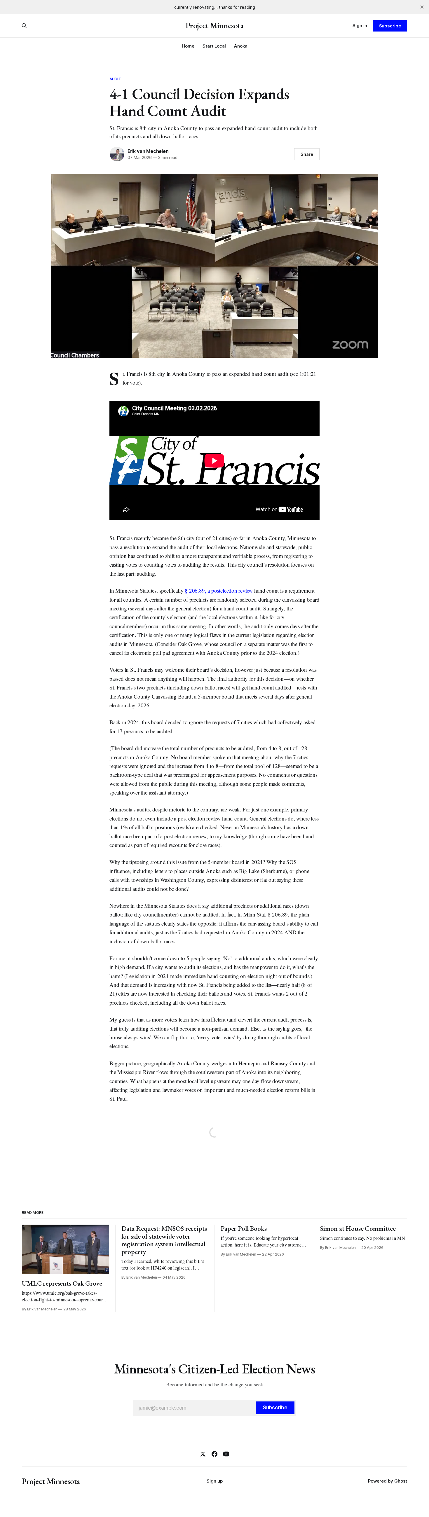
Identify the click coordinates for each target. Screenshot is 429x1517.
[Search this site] (24, 25)
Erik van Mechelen (148, 151)
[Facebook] (214, 1454)
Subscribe (390, 26)
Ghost (400, 1481)
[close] (422, 7)
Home (188, 46)
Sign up (215, 1481)
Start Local (214, 46)
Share (307, 154)
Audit (115, 78)
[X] (203, 1454)
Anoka (240, 46)
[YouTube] (226, 1454)
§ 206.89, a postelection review (219, 590)
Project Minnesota (215, 26)
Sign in (360, 25)
